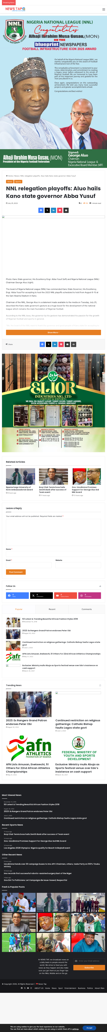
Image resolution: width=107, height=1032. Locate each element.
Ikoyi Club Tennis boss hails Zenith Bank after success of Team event (52, 489)
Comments (87, 609)
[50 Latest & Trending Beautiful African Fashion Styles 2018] (13, 622)
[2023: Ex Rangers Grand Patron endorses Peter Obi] (13, 634)
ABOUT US (39, 988)
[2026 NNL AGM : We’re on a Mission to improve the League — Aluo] (53, 942)
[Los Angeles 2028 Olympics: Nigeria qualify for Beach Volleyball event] (88, 922)
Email (9, 560)
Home (10, 176)
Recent (52, 609)
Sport (60, 988)
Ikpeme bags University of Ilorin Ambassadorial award (19, 488)
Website (58, 560)
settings (75, 1029)
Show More (53, 332)
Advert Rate (99, 988)
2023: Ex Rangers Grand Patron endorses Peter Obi (46, 630)
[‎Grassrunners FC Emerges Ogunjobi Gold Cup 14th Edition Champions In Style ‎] (19, 942)
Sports (18, 182)
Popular (18, 609)
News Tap (42, 984)
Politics (90, 988)
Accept (89, 1028)
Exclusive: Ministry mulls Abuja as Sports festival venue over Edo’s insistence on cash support (77, 768)
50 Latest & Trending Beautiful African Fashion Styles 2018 (50, 619)
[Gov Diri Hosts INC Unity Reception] (88, 942)
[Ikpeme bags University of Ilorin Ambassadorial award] (20, 476)
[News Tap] (14, 9)
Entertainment (70, 988)
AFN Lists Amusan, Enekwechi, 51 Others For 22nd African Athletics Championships (61, 653)
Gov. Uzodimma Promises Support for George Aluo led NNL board (85, 489)
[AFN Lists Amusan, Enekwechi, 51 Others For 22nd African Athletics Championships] (13, 657)
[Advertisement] (53, 32)
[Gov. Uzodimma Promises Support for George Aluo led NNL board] (86, 476)
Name (9, 549)
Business (81, 988)
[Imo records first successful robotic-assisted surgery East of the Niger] (88, 902)
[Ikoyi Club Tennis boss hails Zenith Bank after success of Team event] (53, 476)
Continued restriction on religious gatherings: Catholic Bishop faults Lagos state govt (77, 724)
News (16, 176)
